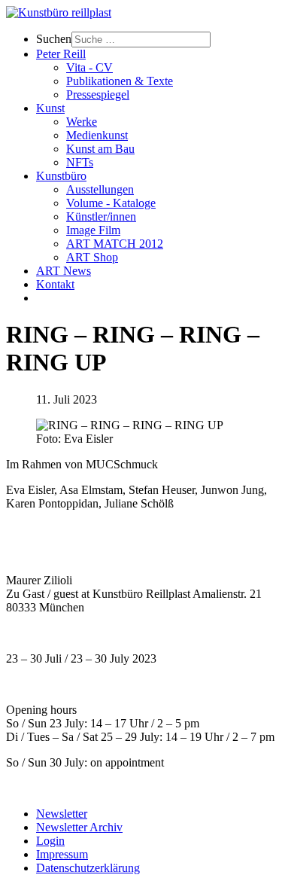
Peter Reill (61, 53)
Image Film (93, 230)
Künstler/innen (101, 216)
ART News (63, 270)
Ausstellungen (100, 189)
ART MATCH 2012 (114, 243)
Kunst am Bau (100, 148)
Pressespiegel (97, 94)
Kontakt (55, 284)
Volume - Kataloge (111, 203)
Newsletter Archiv (79, 827)
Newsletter (61, 813)
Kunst (50, 108)
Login (50, 840)
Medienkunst (97, 135)
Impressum (62, 854)
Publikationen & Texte (119, 81)
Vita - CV (89, 67)
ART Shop (92, 257)
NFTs (79, 162)
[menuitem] (156, 39)
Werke (81, 121)
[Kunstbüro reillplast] (58, 12)
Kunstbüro (61, 175)
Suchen (53, 38)
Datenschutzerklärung (88, 867)
